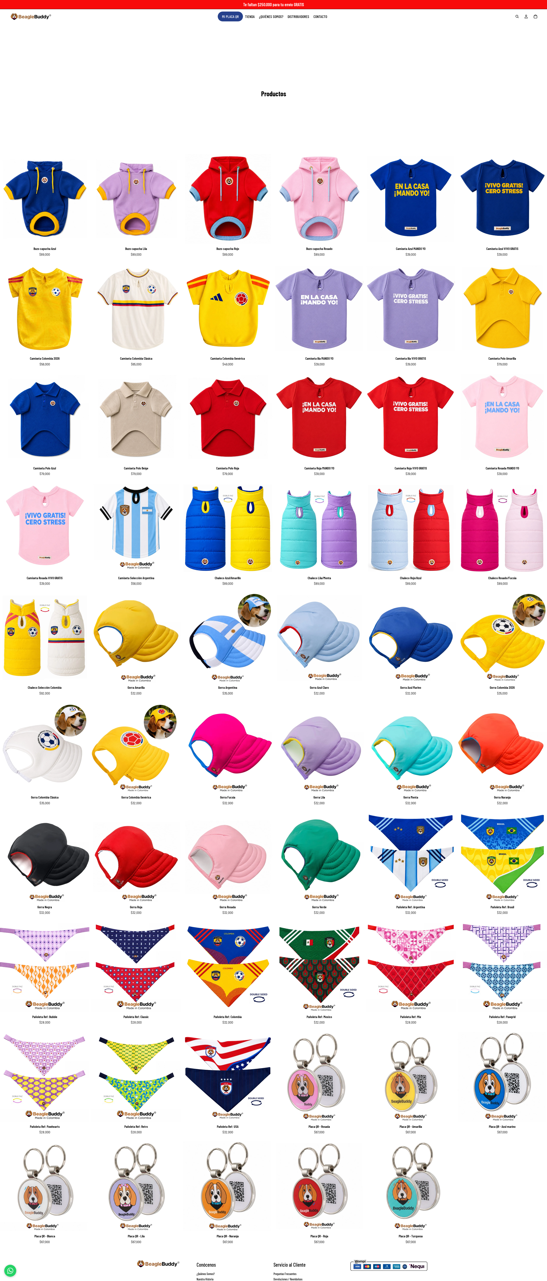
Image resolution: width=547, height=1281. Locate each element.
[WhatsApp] (10, 1271)
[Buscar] (517, 16)
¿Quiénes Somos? (206, 1274)
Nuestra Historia (205, 1279)
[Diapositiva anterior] (6, 199)
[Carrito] (535, 16)
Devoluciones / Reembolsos (288, 1279)
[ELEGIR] (83, 237)
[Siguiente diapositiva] (82, 199)
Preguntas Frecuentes (285, 1274)
